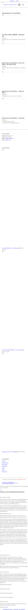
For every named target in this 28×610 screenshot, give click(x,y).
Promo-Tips (4, 471)
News (3, 468)
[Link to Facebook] (23, 481)
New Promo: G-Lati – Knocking (8, 451)
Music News (4, 464)
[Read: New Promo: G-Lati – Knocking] (3, 353)
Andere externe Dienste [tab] (4, 571)
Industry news (5, 463)
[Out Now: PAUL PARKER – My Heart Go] (14, 15)
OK (1, 489)
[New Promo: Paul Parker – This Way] (14, 99)
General (3, 461)
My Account (12, 1)
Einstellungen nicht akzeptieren (19, 609)
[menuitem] (19, 4)
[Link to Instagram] (25, 481)
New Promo (4, 466)
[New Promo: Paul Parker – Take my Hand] (14, 72)
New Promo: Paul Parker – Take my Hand (13, 92)
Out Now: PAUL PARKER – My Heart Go (13, 35)
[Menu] (18, 4)
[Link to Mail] (21, 481)
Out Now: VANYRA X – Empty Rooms (10, 248)
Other (3, 470)
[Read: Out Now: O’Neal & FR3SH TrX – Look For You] (3, 251)
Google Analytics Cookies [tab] (5, 555)
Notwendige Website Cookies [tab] (5, 513)
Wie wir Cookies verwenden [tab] (5, 497)
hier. (7, 607)
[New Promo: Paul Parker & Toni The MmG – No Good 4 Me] (14, 43)
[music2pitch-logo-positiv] (11, 4)
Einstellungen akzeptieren (8, 609)
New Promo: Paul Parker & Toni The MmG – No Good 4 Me (13, 63)
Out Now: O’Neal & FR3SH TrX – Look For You (12, 350)
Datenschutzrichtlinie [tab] (4, 601)
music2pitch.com (7, 140)
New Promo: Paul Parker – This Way (13, 118)
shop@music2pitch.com (9, 138)
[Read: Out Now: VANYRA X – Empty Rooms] (3, 149)
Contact (17, 1)
